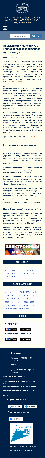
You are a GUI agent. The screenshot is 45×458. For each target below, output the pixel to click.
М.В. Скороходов (18, 82)
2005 (19, 305)
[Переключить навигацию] (5, 28)
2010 (19, 302)
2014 (26, 299)
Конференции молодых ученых (17, 309)
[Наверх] (41, 454)
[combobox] (20, 36)
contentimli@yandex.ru (28, 386)
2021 (7, 274)
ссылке (34, 137)
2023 (26, 270)
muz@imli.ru (15, 372)
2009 (26, 302)
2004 (26, 305)
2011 (13, 302)
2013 (32, 299)
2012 (7, 302)
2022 (32, 270)
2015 (13, 277)
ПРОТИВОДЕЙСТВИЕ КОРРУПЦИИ (22, 447)
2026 (7, 270)
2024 (19, 270)
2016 (7, 277)
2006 (13, 305)
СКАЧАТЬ (7, 396)
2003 (32, 305)
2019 (19, 274)
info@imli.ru (15, 360)
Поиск (37, 36)
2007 (7, 305)
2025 (13, 270)
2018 (26, 274)
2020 (13, 274)
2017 (32, 274)
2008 (32, 302)
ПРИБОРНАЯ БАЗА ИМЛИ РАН (20, 451)
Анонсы (8, 292)
